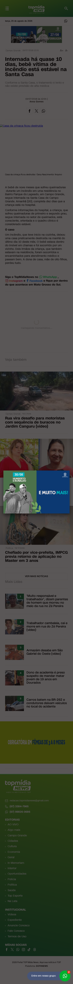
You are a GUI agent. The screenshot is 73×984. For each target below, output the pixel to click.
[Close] (70, 470)
